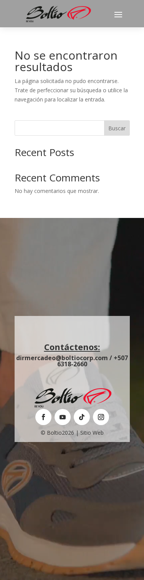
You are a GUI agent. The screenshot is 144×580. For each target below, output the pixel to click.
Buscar (117, 128)
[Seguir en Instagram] (101, 417)
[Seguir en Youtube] (63, 417)
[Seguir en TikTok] (82, 417)
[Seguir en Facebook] (43, 417)
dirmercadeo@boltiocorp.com (62, 358)
